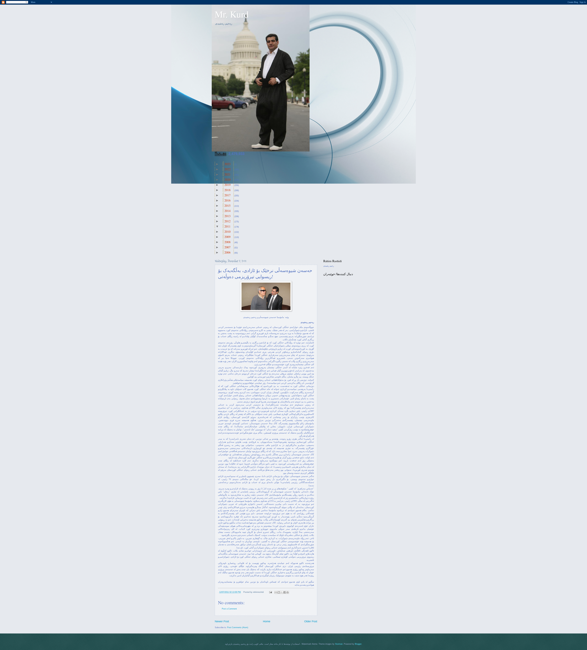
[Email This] (275, 592)
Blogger (358, 644)
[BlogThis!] (278, 592)
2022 (227, 169)
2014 (227, 211)
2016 (227, 200)
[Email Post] (270, 592)
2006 (227, 252)
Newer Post (222, 621)
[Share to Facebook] (284, 592)
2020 (227, 179)
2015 (227, 206)
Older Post (310, 621)
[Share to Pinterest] (287, 592)
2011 (227, 226)
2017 (227, 195)
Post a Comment (229, 609)
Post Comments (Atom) (237, 627)
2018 (227, 190)
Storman (339, 644)
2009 (227, 237)
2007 (227, 247)
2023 (227, 164)
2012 (227, 221)
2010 (227, 232)
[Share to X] (281, 592)
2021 (227, 174)
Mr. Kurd (232, 14)
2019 (227, 185)
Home (266, 621)
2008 (227, 242)
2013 (227, 216)
